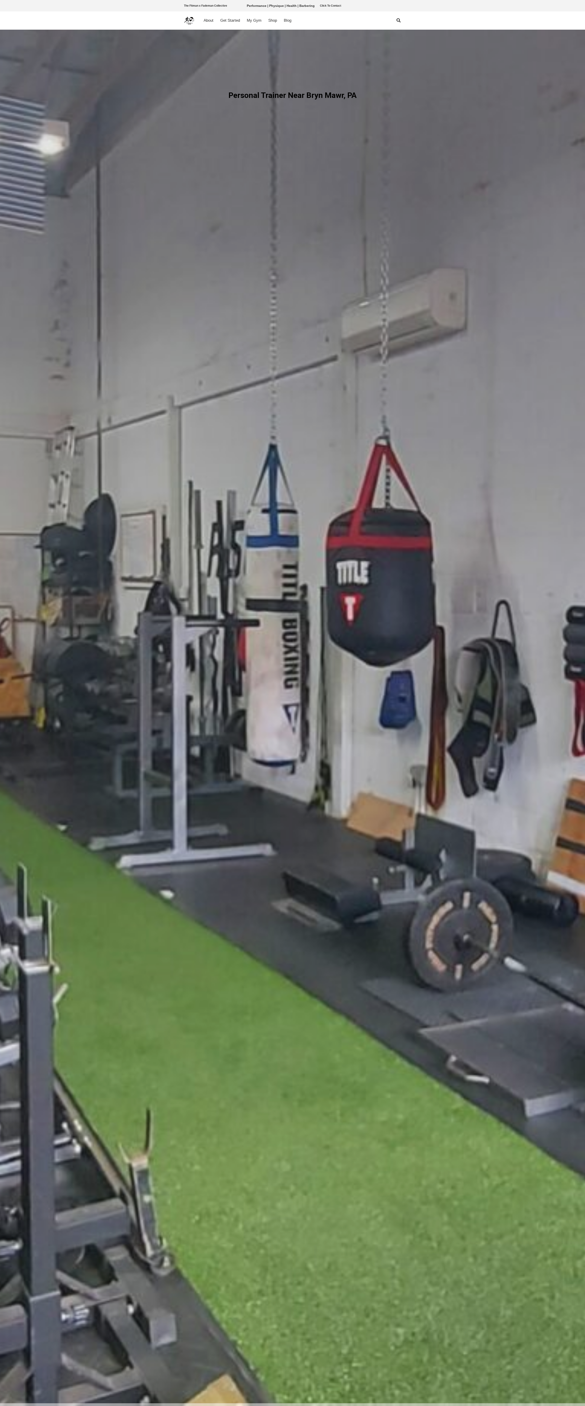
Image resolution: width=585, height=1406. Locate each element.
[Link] (189, 21)
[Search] (398, 20)
